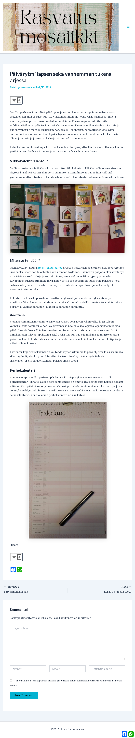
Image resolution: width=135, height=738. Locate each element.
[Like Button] (14, 100)
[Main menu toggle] (128, 26)
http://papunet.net (50, 267)
